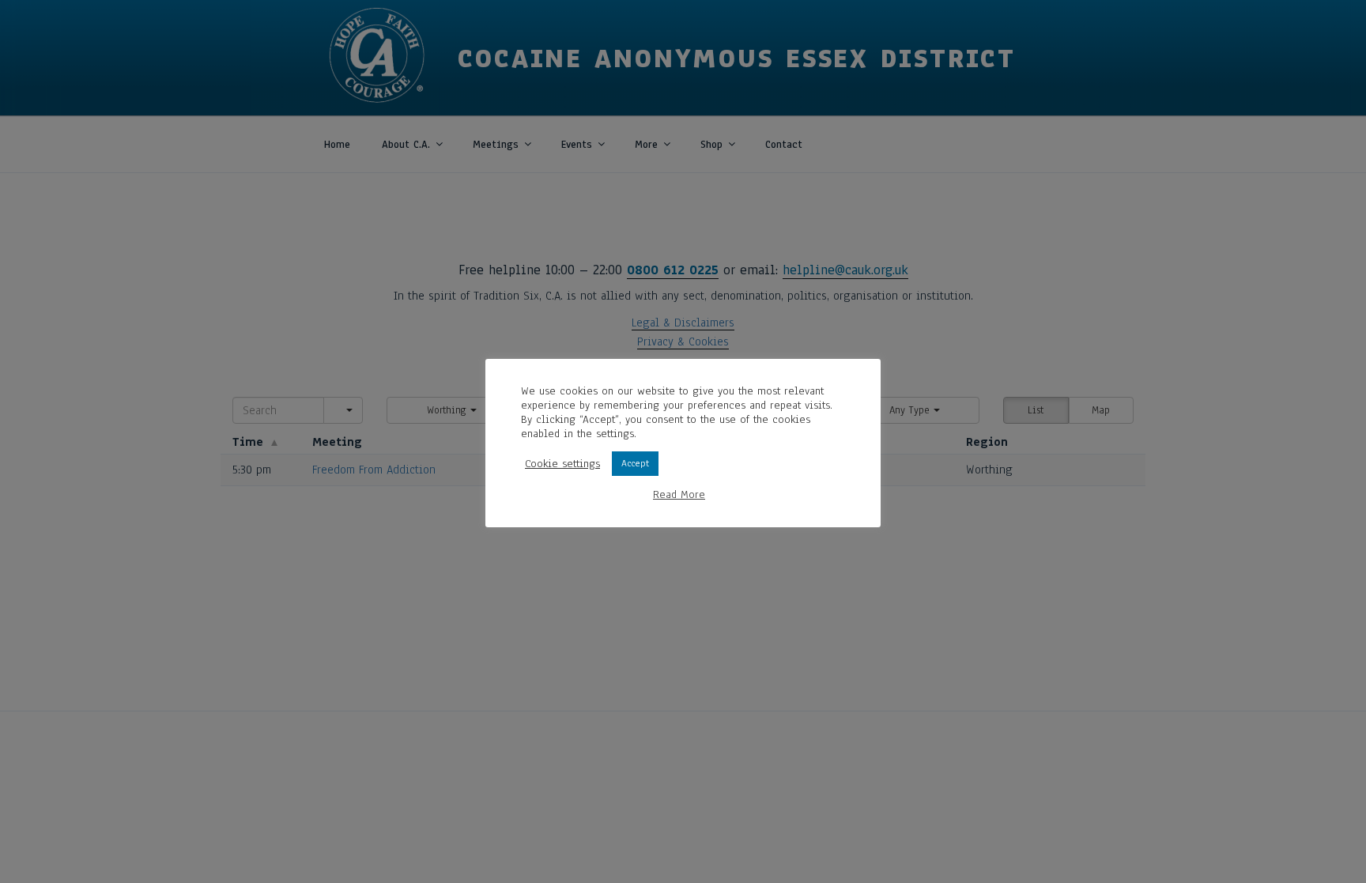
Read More (679, 495)
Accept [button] (635, 463)
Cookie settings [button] (562, 464)
